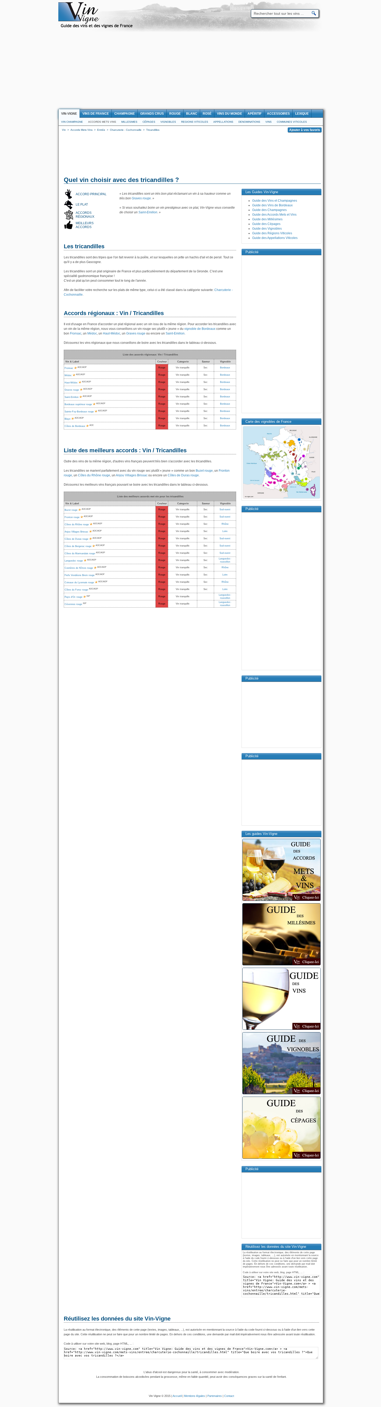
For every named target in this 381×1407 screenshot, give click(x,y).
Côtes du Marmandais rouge (80, 553)
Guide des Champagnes (269, 210)
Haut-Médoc (111, 333)
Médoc (92, 333)
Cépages (149, 121)
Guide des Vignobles (267, 228)
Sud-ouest (225, 509)
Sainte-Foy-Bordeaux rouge (79, 411)
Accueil (177, 1395)
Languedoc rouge (74, 560)
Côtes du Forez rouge (76, 589)
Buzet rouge (204, 470)
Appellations (223, 121)
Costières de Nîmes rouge (79, 568)
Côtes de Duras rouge (183, 475)
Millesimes (129, 121)
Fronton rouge (72, 517)
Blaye (67, 419)
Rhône (225, 524)
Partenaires (214, 1395)
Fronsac (75, 333)
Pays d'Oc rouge (73, 597)
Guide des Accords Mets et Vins (274, 214)
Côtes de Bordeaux (75, 426)
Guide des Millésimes (267, 219)
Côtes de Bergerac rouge (78, 546)
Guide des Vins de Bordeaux (272, 205)
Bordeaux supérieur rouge (78, 404)
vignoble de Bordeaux (199, 329)
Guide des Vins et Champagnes (274, 200)
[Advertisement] (190, 70)
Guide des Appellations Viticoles (275, 238)
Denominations (249, 121)
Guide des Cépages (266, 224)
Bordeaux (225, 367)
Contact (229, 1395)
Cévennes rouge (73, 604)
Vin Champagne (72, 121)
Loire (225, 531)
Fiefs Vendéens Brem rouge (80, 575)
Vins (268, 121)
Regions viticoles (194, 121)
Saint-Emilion (147, 212)
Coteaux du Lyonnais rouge (79, 582)
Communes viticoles (292, 121)
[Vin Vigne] (97, 27)
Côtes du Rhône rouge (94, 475)
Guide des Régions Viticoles (272, 233)
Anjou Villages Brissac (131, 475)
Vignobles (168, 121)
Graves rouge (141, 198)
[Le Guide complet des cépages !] (281, 1158)
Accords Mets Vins (102, 121)
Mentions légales (194, 1395)
